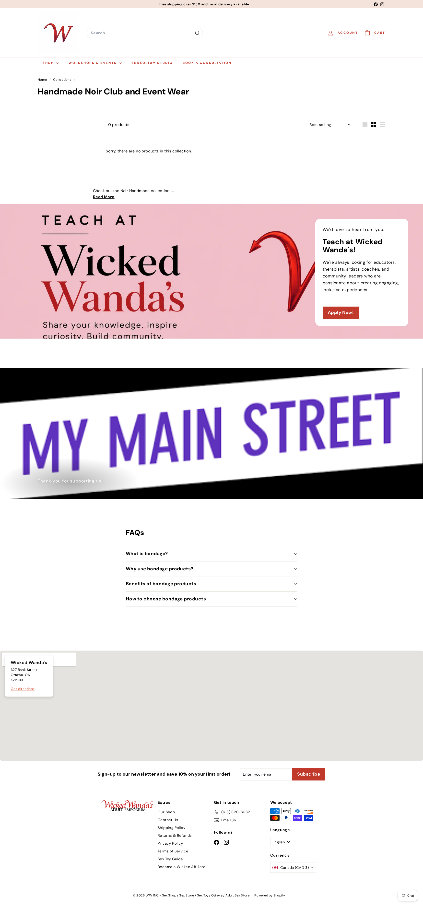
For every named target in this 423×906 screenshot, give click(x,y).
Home (43, 80)
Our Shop (166, 812)
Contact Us (168, 819)
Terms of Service (173, 851)
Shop (49, 63)
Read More (104, 196)
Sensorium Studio (152, 63)
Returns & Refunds (175, 835)
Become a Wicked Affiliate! (182, 866)
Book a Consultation (207, 63)
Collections (63, 80)
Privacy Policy (170, 843)
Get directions (23, 689)
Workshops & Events (93, 63)
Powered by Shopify (269, 895)
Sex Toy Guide (170, 859)
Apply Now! (341, 312)
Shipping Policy (171, 827)
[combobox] (145, 33)
